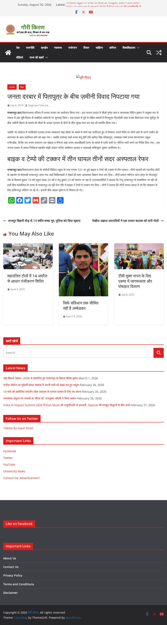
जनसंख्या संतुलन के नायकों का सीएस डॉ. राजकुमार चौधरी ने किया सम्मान (103, 5)
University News (14, 471)
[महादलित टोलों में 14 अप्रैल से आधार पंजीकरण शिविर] (28, 246)
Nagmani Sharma (38, 105)
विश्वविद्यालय (129, 48)
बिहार (22, 87)
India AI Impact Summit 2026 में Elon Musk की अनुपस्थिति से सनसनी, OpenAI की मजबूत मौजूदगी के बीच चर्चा (66, 405)
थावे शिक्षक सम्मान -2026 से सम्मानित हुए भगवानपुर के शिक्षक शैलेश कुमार (40, 378)
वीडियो (19, 57)
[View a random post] (159, 52)
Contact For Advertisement (21, 478)
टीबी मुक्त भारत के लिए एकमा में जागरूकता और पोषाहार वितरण (135, 281)
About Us (9, 558)
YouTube (9, 464)
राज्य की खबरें (37, 57)
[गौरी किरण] (8, 52)
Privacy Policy (12, 575)
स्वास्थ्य (58, 48)
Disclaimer (10, 593)
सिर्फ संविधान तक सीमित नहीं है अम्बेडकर (80, 305)
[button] (137, 48)
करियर (112, 48)
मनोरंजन (72, 48)
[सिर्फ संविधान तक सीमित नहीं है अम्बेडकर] (83, 246)
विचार (86, 48)
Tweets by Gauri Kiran (18, 428)
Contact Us (11, 567)
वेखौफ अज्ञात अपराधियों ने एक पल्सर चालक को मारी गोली (125, 220)
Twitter (8, 458)
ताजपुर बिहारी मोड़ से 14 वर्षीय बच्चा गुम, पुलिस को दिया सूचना (44, 220)
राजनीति (30, 48)
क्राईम (44, 48)
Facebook (9, 451)
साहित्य (99, 48)
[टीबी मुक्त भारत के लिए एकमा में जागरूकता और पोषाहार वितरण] (139, 246)
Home (12, 87)
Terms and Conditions (18, 584)
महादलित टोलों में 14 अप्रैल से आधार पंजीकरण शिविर (27, 278)
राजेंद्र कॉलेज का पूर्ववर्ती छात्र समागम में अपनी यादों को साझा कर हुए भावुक (41, 385)
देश (18, 48)
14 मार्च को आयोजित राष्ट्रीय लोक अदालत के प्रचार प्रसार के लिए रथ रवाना (42, 392)
